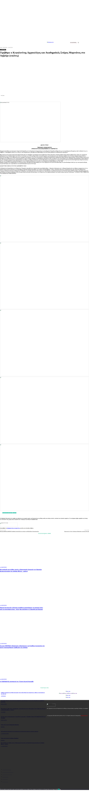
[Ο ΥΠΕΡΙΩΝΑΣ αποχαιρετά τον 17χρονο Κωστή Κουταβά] (22, 664)
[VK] (57, 99)
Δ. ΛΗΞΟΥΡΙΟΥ (3, 567)
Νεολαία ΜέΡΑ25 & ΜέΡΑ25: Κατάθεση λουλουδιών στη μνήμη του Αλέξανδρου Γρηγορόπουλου (19, 531)
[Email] (44, 99)
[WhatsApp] (36, 99)
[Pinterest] (31, 99)
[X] (27, 99)
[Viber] (62, 99)
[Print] (49, 99)
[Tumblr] (53, 99)
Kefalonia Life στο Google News (13, 528)
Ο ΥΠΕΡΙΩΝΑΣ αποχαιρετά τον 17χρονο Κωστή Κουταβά (16, 681)
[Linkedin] (40, 99)
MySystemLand (84, 715)
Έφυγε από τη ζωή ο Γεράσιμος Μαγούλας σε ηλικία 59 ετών (76, 531)
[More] (66, 99)
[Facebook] (23, 99)
